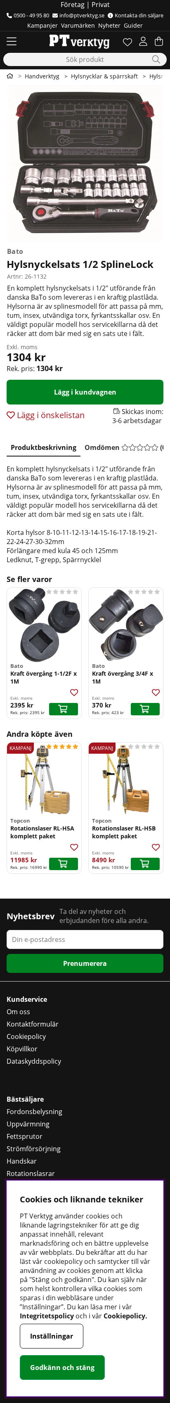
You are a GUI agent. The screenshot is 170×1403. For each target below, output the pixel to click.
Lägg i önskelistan (50, 415)
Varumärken (78, 25)
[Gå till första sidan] (10, 76)
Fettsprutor (24, 1136)
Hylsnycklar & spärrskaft (104, 76)
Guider (133, 25)
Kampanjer (42, 25)
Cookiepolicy (26, 1036)
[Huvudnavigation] (11, 41)
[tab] (43, 446)
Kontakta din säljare (139, 15)
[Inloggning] (143, 41)
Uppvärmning (28, 1124)
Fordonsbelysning (34, 1111)
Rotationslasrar (31, 1173)
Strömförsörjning (34, 1148)
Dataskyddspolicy (34, 1061)
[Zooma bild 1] (85, 163)
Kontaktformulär (33, 1024)
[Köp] (63, 709)
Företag (73, 4)
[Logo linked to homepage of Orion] (79, 41)
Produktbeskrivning (43, 447)
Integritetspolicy (47, 1315)
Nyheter (109, 25)
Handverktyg (42, 76)
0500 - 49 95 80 (31, 15)
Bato (15, 251)
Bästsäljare (25, 1099)
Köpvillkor (22, 1048)
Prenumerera (85, 963)
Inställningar (51, 1336)
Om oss (18, 1011)
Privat (101, 4)
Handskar (22, 1161)
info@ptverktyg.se (81, 15)
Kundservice (27, 999)
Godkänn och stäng (62, 1367)
